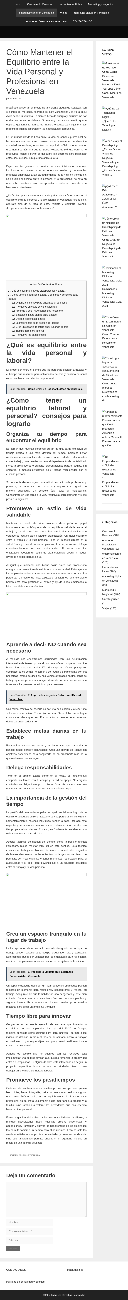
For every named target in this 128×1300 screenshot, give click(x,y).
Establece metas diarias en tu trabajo (34, 314)
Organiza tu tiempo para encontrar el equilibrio (39, 302)
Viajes (63, 12)
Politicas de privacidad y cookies (25, 1281)
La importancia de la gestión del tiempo (35, 322)
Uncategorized (110, 599)
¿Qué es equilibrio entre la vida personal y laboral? (37, 290)
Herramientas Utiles (70, 4)
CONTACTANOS (82, 21)
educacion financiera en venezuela (46, 21)
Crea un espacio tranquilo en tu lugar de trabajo (40, 326)
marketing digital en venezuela (91, 12)
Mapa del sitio (75, 1269)
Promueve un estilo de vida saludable (34, 306)
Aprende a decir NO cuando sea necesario (37, 310)
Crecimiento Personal (39, 4)
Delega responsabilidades (28, 318)
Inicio (18, 4)
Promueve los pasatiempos (29, 334)
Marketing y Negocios (100, 4)
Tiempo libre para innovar (28, 330)
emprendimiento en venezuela (36, 12)
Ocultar (59, 284)
